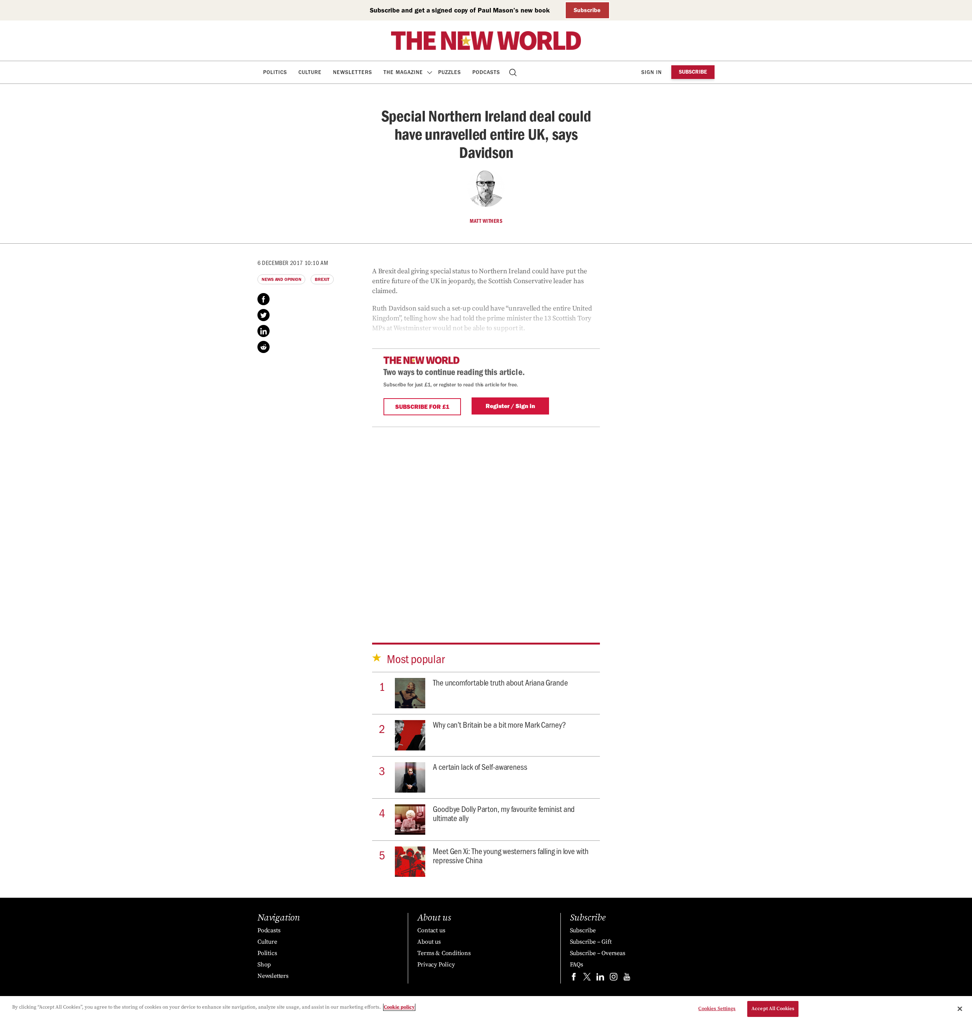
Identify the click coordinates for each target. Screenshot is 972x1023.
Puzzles (449, 72)
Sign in (651, 72)
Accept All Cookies (772, 1009)
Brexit (322, 279)
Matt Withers (486, 221)
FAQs (576, 964)
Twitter (263, 315)
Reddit (263, 347)
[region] (486, 1009)
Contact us (431, 930)
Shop (264, 964)
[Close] (959, 1008)
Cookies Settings (716, 1009)
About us (428, 942)
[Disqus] (486, 522)
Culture (310, 72)
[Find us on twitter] (587, 978)
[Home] (486, 40)
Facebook (263, 299)
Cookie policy (399, 1007)
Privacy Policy (435, 964)
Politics (275, 72)
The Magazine (403, 72)
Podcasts (486, 72)
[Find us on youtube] (627, 978)
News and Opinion (281, 279)
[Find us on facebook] (574, 978)
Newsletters (352, 72)
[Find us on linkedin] (600, 978)
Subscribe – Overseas (597, 953)
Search (513, 72)
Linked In (263, 331)
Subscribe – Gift (591, 942)
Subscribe (587, 10)
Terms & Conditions (443, 953)
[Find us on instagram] (613, 978)
